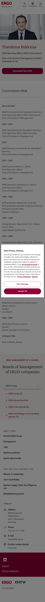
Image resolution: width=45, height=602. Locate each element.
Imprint (35, 277)
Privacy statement (24, 277)
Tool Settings (22, 284)
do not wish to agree (29, 265)
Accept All (22, 291)
